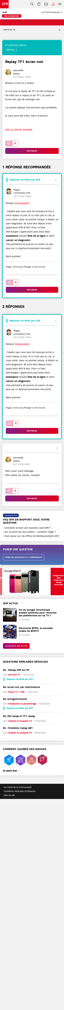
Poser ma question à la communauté (23, 557)
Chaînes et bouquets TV (20, 721)
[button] (8, 143)
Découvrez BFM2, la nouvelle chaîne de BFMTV (36, 629)
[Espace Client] (53, 4)
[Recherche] (31, 4)
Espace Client (53, 4)
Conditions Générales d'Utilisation (20, 791)
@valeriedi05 (22, 203)
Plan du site (9, 795)
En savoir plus (10, 770)
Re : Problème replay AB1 (18, 728)
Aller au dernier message (18, 129)
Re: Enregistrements (15, 699)
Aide (4, 12)
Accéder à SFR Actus (16, 646)
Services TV (9, 29)
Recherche (31, 4)
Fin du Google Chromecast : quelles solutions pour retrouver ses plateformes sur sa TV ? (38, 612)
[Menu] (60, 4)
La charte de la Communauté (18, 787)
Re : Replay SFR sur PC (16, 670)
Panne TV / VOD (16, 692)
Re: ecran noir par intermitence (21, 687)
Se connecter (11, 15)
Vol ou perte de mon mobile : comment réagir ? (30, 532)
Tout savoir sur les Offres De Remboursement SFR (31, 536)
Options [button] (58, 30)
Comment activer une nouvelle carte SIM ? (27, 528)
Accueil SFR (4, 4)
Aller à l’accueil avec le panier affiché (39, 4)
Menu (59, 4)
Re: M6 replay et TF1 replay (19, 716)
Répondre (32, 151)
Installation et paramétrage (22, 704)
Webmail (46, 4)
